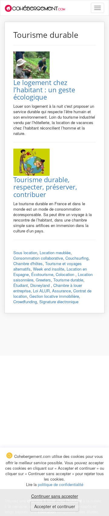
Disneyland (40, 285)
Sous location (25, 252)
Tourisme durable (68, 280)
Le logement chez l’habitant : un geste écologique (44, 89)
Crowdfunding (25, 301)
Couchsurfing (76, 258)
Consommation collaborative (38, 258)
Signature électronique (58, 301)
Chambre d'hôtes (28, 263)
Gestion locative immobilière (54, 296)
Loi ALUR (41, 291)
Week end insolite (48, 269)
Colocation (65, 274)
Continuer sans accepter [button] (54, 496)
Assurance (61, 291)
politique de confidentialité (60, 484)
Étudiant (20, 285)
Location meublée (55, 252)
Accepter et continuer (54, 506)
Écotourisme (42, 274)
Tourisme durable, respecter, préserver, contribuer (45, 187)
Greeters (43, 280)
